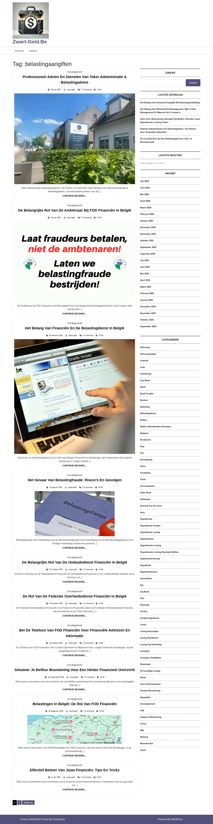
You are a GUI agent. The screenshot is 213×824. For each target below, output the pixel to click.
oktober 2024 (147, 319)
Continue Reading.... (74, 196)
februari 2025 (147, 293)
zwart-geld (71, 90)
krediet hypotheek (149, 618)
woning (144, 737)
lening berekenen (149, 638)
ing (141, 585)
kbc (142, 598)
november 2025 (148, 234)
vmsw (143, 723)
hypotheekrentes (148, 572)
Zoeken (170, 73)
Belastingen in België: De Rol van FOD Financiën (75, 704)
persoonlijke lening (150, 671)
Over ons (19, 51)
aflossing (145, 347)
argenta (144, 360)
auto (142, 367)
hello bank (145, 492)
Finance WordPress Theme (34, 819)
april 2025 (145, 280)
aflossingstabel (148, 354)
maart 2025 (145, 287)
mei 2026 (144, 194)
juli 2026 (144, 181)
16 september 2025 (56, 677)
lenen (143, 624)
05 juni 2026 (56, 90)
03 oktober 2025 (56, 643)
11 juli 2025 (56, 777)
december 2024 (148, 306)
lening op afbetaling (151, 644)
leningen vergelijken (150, 657)
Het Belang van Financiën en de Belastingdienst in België (74, 328)
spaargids (145, 697)
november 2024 (148, 313)
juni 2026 (145, 187)
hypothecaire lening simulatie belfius (159, 552)
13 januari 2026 (56, 487)
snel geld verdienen (150, 684)
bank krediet (146, 393)
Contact (33, 51)
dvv (142, 453)
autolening (145, 373)
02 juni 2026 (56, 217)
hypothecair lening (150, 532)
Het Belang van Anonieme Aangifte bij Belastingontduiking (170, 102)
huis (142, 512)
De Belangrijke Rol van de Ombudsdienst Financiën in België (74, 562)
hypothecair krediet (150, 525)
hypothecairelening (150, 558)
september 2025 (148, 247)
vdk (142, 710)
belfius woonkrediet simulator (155, 426)
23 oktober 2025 (56, 569)
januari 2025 (146, 300)
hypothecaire (147, 539)
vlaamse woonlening (150, 717)
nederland (145, 664)
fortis (143, 479)
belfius (143, 420)
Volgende (28, 802)
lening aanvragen (149, 631)
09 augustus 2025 (56, 711)
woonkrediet (146, 743)
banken (144, 400)
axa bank (145, 380)
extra (142, 466)
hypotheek (145, 565)
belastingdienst (148, 413)
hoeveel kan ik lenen (151, 505)
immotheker (146, 578)
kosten (143, 611)
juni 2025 (145, 267)
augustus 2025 (147, 253)
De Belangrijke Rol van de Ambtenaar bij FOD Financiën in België (74, 210)
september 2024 (148, 326)
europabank (146, 459)
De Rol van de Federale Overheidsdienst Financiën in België (74, 596)
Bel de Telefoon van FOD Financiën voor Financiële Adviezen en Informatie (74, 633)
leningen (145, 651)
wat (142, 730)
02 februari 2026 (56, 335)
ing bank (144, 591)
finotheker (145, 473)
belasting (145, 407)
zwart (143, 750)
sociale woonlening (150, 690)
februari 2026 (147, 214)
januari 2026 (146, 221)
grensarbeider (147, 486)
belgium (144, 433)
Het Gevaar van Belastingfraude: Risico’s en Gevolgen (75, 480)
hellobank (145, 499)
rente (143, 677)
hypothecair (146, 519)
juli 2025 (144, 260)
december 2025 (148, 227)
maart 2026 (145, 207)
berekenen (145, 439)
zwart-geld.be (30, 41)
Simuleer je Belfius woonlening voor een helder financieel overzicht (74, 670)
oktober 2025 (147, 240)
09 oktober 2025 (56, 603)
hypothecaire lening (150, 545)
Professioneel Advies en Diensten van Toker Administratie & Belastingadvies (75, 80)
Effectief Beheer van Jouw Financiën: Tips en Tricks (75, 770)
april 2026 (145, 201)
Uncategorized (74, 72)
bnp (142, 446)
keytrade (144, 605)
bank (142, 387)
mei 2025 (144, 273)
